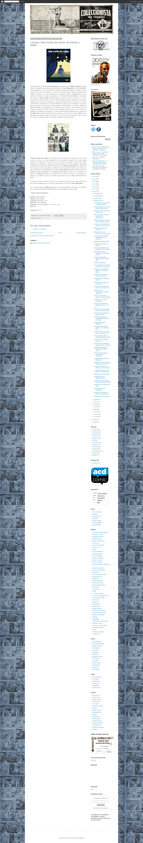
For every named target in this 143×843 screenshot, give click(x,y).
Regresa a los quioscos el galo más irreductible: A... (102, 393)
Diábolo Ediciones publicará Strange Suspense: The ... (102, 363)
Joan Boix (95, 650)
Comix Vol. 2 (96, 547)
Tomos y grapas (96, 520)
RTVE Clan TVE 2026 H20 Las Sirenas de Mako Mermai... (101, 147)
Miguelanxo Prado (97, 656)
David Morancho (97, 641)
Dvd (93, 440)
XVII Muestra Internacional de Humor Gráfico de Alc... (102, 207)
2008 (94, 422)
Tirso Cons (95, 667)
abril (95, 409)
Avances (94, 434)
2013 (94, 184)
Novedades (95, 451)
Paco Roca (95, 661)
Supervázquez (96, 718)
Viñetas (94, 629)
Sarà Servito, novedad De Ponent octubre (101, 313)
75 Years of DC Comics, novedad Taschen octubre (102, 336)
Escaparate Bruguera (100, 262)
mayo (96, 407)
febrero (96, 414)
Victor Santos (96, 669)
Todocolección (96, 725)
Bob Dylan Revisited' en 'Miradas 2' (101, 228)
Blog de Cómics (96, 539)
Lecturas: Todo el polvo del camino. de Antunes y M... (102, 224)
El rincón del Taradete (98, 570)
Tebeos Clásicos (97, 721)
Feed (92, 789)
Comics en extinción (98, 545)
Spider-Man (95, 683)
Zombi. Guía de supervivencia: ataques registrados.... (101, 291)
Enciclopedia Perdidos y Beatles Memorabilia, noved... (101, 349)
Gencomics (95, 587)
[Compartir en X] (59, 216)
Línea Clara (95, 600)
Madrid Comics (96, 710)
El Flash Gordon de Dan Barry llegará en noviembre (101, 354)
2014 (94, 181)
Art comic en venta (97, 534)
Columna (95, 436)
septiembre (97, 200)
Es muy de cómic (97, 576)
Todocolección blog (98, 727)
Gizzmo (94, 708)
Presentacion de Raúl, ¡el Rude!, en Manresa (101, 275)
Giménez (95, 444)
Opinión (94, 453)
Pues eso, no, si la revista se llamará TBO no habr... (100, 152)
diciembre (97, 193)
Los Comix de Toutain (98, 598)
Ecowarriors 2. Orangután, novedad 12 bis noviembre (102, 344)
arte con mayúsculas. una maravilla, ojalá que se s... (99, 161)
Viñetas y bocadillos (98, 632)
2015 (94, 179)
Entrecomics (95, 572)
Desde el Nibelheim (98, 558)
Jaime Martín (96, 648)
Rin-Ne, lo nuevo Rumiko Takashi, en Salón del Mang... (101, 270)
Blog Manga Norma (98, 536)
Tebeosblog (95, 619)
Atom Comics (96, 701)
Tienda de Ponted (97, 723)
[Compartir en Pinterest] (63, 216)
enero (96, 416)
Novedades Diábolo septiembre (99, 323)
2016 (94, 176)
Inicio (59, 233)
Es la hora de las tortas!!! (99, 574)
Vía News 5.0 (96, 634)
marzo (96, 411)
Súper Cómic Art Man (98, 615)
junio (95, 404)
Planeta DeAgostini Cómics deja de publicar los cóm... (102, 220)
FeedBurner (104, 808)
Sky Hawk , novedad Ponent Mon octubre (102, 211)
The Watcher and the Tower (100, 621)
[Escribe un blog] (57, 216)
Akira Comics (96, 695)
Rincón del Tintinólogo (98, 610)
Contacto (93, 760)
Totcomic (94, 729)
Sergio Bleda (96, 665)
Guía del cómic (96, 516)
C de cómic (95, 704)
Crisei (94, 549)
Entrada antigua (81, 233)
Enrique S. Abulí (97, 646)
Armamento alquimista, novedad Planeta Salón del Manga (101, 318)
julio (95, 402)
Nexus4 (94, 714)
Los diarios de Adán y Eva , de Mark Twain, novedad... (102, 248)
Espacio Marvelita (97, 580)
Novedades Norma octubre (101, 374)
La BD (94, 591)
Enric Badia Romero (98, 643)
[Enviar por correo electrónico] (55, 216)
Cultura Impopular (97, 553)
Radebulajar (96, 606)
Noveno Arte (95, 716)
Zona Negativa (96, 525)
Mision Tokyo (96, 604)
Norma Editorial (44, 181)
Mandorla (95, 602)
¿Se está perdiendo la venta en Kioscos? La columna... (102, 265)
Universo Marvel (97, 522)
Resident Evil (96, 681)
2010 (94, 191)
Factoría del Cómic (97, 583)
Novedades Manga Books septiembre (101, 359)
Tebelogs (95, 617)
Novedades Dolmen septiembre (99, 389)
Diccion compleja (97, 562)
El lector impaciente (98, 568)
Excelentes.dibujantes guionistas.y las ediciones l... (100, 166)
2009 (94, 419)
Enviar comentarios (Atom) (45, 235)
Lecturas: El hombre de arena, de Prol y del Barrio (102, 296)
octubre (96, 198)
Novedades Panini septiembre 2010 (99, 377)
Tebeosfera (95, 518)
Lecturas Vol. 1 (96, 463)
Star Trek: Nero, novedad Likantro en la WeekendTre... (101, 216)
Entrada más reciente (37, 233)
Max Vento (95, 654)
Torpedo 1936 (96, 687)
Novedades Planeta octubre (102, 396)
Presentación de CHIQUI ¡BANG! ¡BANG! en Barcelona (101, 237)
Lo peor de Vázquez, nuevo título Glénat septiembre (102, 371)
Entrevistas (95, 442)
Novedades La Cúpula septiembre (100, 300)
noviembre (97, 196)
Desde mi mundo (97, 560)
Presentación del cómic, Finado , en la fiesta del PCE (101, 328)
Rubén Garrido (96, 663)
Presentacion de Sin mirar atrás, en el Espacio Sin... (102, 287)
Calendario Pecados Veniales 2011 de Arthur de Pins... (101, 253)
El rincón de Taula (97, 706)
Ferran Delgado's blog (98, 585)
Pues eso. (95, 157)
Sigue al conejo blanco (99, 612)
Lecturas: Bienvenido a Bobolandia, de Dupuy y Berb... (101, 258)
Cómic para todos (97, 556)
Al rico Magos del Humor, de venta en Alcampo (102, 203)
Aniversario (95, 432)
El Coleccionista (97, 512)
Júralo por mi (96, 589)
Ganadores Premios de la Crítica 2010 (101, 283)
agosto (96, 399)
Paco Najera (96, 658)
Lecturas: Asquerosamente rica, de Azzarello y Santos (102, 381)
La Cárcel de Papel (97, 593)
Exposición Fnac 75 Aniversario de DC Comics (102, 232)
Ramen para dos (97, 608)
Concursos (95, 438)
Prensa (94, 455)
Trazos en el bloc (97, 623)
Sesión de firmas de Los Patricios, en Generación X (102, 367)
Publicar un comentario (39, 229)
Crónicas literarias (97, 551)
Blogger (82, 838)
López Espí (95, 652)
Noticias (94, 449)
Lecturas (39, 218)
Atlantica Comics (97, 699)
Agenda (94, 429)
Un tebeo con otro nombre (99, 625)
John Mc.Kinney (97, 677)
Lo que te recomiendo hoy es (100, 595)
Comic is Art (95, 543)
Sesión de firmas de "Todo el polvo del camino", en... (102, 332)
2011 (94, 189)
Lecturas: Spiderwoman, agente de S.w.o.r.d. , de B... (101, 305)
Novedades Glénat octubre (101, 241)
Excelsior (95, 514)
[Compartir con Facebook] (61, 216)
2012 (94, 186)
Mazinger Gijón (96, 712)
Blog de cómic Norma (98, 541)
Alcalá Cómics (96, 697)
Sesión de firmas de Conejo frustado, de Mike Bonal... (102, 309)
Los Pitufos (95, 679)
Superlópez (95, 685)
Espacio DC (95, 578)
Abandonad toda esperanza (100, 532)
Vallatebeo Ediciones (98, 627)
